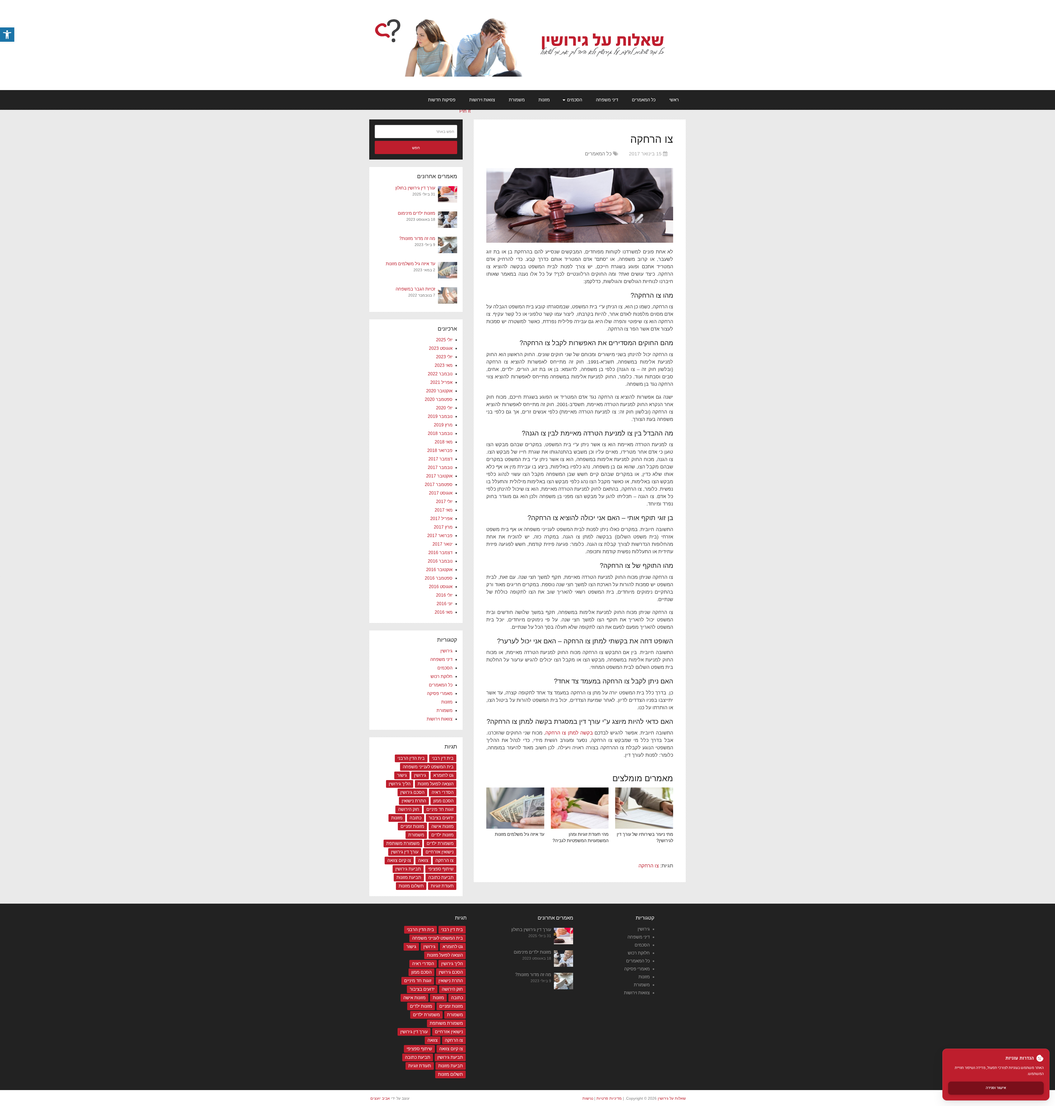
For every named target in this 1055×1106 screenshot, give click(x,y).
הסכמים (574, 99)
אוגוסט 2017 (440, 493)
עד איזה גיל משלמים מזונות (519, 834)
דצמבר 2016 (440, 552)
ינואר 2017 (442, 544)
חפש (416, 148)
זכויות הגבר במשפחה (415, 289)
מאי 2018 (443, 442)
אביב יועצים (380, 1098)
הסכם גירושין (412, 792)
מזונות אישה (442, 826)
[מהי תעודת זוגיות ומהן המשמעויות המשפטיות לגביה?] (580, 808)
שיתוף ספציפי (441, 869)
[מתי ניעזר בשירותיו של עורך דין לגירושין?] (644, 808)
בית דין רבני (443, 758)
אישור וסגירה (996, 1088)
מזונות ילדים (442, 835)
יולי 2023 (444, 356)
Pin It (465, 111)
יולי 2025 (444, 339)
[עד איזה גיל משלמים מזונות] (515, 808)
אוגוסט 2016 (440, 586)
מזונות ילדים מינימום (416, 213)
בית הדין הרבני (411, 758)
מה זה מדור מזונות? (417, 238)
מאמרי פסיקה (439, 693)
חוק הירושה (408, 809)
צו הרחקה (648, 865)
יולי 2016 (444, 595)
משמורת (517, 99)
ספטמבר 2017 (438, 484)
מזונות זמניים (412, 826)
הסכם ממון (443, 800)
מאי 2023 (443, 365)
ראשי (674, 99)
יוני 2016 (444, 603)
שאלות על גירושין (672, 1098)
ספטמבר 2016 (438, 578)
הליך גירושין (399, 783)
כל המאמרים (644, 99)
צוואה (423, 860)
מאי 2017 (443, 510)
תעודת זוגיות (442, 886)
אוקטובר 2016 (439, 569)
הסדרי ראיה (443, 792)
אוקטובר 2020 (439, 391)
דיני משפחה (607, 99)
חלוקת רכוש (441, 676)
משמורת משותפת (403, 843)
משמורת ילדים (440, 843)
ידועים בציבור (441, 817)
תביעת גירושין (408, 869)
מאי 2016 (443, 612)
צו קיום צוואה (399, 860)
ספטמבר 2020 (438, 399)
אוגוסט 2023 (440, 348)
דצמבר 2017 (440, 459)
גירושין (446, 651)
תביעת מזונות (408, 877)
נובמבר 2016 (440, 561)
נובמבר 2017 (440, 467)
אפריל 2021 (441, 382)
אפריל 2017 (441, 518)
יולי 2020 (444, 408)
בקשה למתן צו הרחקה (569, 733)
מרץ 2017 (443, 527)
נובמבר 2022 (440, 374)
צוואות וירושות (482, 99)
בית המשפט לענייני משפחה (428, 766)
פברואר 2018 (439, 450)
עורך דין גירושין (404, 852)
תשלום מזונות (411, 886)
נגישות (587, 1098)
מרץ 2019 (443, 425)
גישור (402, 775)
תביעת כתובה (441, 877)
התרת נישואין (414, 800)
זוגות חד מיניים (440, 809)
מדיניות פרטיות (609, 1098)
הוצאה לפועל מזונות (436, 783)
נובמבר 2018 (440, 433)
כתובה (415, 817)
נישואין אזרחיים (440, 852)
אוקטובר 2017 (439, 476)
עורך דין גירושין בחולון (415, 188)
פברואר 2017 (439, 535)
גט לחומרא (443, 775)
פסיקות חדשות (442, 99)
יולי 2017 (444, 501)
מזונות (544, 99)
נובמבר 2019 (440, 416)
